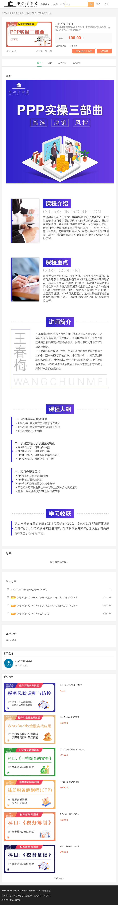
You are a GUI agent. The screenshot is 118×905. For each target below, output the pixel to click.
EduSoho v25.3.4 (20, 890)
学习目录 (62, 63)
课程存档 (46, 890)
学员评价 (77, 63)
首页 (4, 13)
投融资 (28, 13)
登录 (98, 3)
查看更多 (58, 878)
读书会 (63, 4)
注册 (107, 3)
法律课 (55, 4)
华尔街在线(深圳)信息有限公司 (32, 895)
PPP (34, 13)
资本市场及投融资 (15, 13)
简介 (39, 63)
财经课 (44, 4)
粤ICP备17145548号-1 (11, 900)
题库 (50, 63)
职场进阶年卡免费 (84, 51)
